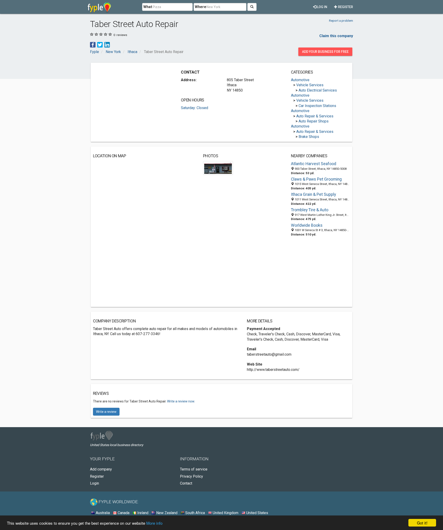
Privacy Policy (191, 476)
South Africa (194, 513)
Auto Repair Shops (314, 121)
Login (94, 483)
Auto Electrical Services (318, 90)
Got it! (422, 523)
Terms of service (193, 469)
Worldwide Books (307, 225)
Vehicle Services (309, 85)
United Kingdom (225, 513)
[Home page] (99, 7)
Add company (101, 469)
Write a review (106, 412)
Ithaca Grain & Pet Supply (313, 194)
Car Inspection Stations (317, 106)
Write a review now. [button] (181, 401)
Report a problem (341, 20)
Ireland (142, 513)
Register (345, 7)
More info (154, 523)
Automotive (300, 80)
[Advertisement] (132, 97)
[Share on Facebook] (93, 44)
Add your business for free (325, 52)
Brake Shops (309, 136)
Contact (186, 483)
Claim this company (336, 36)
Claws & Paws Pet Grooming (316, 179)
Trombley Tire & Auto (309, 210)
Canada (123, 513)
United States (256, 513)
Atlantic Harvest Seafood (313, 163)
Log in (321, 7)
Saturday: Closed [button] (194, 108)
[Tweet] (100, 44)
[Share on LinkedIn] (107, 44)
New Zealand (166, 513)
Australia (102, 513)
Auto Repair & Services (314, 116)
